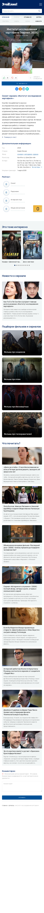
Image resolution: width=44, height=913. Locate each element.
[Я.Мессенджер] (27, 88)
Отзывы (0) (28, 17)
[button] (14, 265)
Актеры (38, 17)
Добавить (38, 77)
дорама (35, 154)
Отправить (22, 797)
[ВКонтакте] (16, 88)
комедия (20, 154)
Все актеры (36, 167)
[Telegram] (23, 88)
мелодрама (28, 154)
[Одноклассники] (20, 88)
